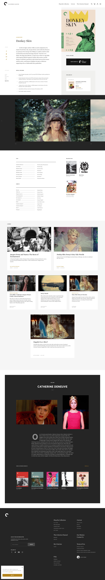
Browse (55, 537)
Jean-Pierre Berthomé (15, 266)
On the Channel (36, 355)
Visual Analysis (12, 306)
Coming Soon (57, 526)
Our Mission (80, 535)
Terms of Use (81, 544)
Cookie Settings (80, 548)
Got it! (12, 575)
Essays (11, 267)
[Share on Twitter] (6, 54)
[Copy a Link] (6, 59)
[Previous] (2, 121)
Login (55, 546)
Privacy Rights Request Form (83, 550)
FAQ (55, 557)
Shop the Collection (64, 4)
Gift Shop (56, 530)
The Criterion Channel (82, 4)
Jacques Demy (19, 37)
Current (73, 4)
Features (79, 526)
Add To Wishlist (79, 88)
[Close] (22, 567)
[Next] (103, 121)
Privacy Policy (80, 546)
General (55, 559)
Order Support (57, 561)
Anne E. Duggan (61, 266)
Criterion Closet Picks (59, 528)
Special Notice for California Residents (86, 552)
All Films (56, 522)
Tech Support (57, 563)
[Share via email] (6, 56)
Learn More (10, 571)
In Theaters (74, 306)
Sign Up (55, 539)
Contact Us (80, 537)
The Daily (79, 528)
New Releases (57, 524)
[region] (12, 572)
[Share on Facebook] (6, 51)
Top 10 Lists (79, 522)
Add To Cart (78, 87)
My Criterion (58, 544)
